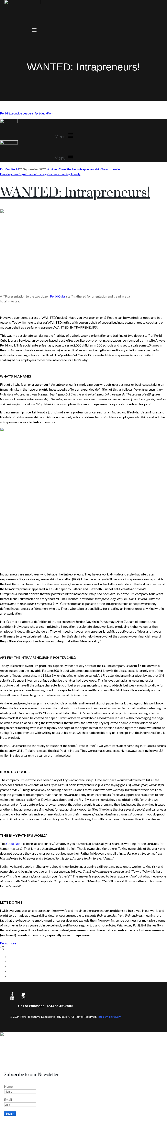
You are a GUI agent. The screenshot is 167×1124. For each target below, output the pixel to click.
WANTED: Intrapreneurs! (75, 192)
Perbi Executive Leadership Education (26, 113)
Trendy (75, 174)
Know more (8, 943)
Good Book (14, 843)
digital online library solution (117, 350)
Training (64, 174)
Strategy (42, 174)
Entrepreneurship (89, 169)
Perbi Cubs (58, 296)
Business (53, 169)
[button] (34, 30)
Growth (106, 169)
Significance (27, 174)
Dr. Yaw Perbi (9, 169)
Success (53, 174)
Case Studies (68, 169)
